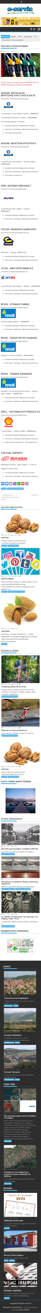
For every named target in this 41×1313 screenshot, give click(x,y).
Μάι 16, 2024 (6, 535)
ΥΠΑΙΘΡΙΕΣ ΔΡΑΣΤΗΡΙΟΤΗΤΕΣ (9, 696)
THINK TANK (7, 1141)
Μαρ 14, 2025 (7, 684)
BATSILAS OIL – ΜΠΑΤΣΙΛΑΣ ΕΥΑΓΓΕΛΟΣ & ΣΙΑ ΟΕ (10, 497)
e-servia (15, 51)
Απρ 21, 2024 (7, 576)
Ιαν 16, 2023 (8, 1218)
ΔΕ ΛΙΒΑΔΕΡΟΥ (8, 1005)
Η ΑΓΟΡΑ (3, 488)
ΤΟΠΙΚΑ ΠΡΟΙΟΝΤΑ (13, 545)
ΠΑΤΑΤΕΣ (34, 495)
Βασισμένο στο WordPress (12, 1307)
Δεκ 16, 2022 (9, 1252)
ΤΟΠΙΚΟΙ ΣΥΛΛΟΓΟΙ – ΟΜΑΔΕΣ (16, 591)
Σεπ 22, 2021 (6, 914)
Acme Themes (24, 1310)
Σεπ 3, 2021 (8, 1113)
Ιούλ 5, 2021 (8, 1288)
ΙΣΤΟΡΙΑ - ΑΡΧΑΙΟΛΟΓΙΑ (8, 854)
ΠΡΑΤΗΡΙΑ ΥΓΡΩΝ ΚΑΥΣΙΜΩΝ (15, 488)
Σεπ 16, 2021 (9, 995)
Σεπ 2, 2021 (8, 1169)
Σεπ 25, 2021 (6, 846)
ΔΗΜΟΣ (16, 1005)
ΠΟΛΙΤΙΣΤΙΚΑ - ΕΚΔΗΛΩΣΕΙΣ (23, 889)
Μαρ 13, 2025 (7, 728)
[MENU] (39, 29)
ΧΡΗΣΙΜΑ (6, 1228)
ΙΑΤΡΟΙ (6, 1260)
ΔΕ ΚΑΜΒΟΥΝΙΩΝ (9, 1042)
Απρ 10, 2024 (7, 628)
